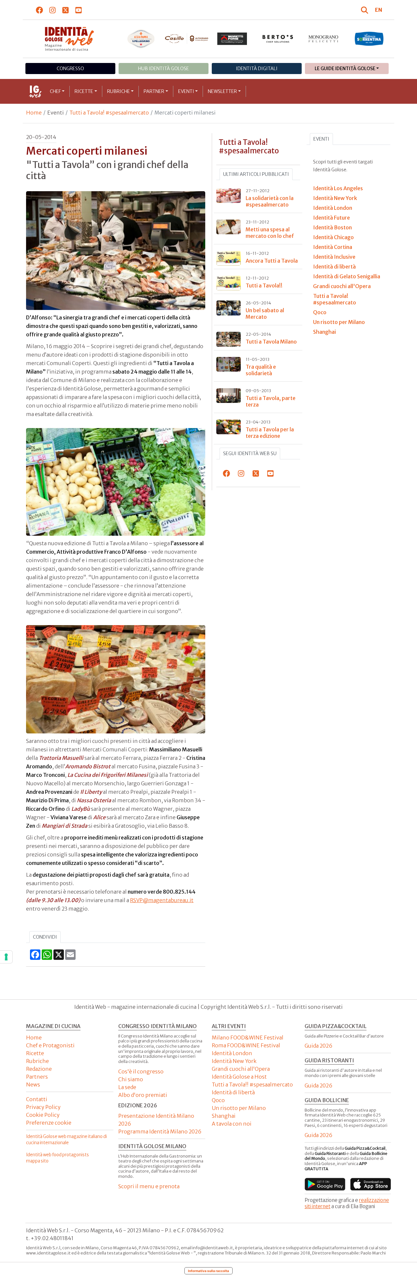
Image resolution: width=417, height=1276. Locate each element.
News (33, 1084)
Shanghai (224, 1116)
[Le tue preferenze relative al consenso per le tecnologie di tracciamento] (6, 957)
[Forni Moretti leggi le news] (232, 39)
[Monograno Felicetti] (323, 39)
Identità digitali (257, 68)
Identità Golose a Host (239, 1076)
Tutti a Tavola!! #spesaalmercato (252, 1084)
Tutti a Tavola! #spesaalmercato (109, 112)
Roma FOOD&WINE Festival (246, 1045)
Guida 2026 (318, 1045)
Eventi (186, 91)
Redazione (39, 1069)
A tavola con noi (232, 1123)
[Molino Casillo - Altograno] (186, 38)
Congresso (70, 68)
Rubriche (118, 91)
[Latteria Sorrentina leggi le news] (369, 39)
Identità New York (234, 1061)
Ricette (84, 91)
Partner (154, 91)
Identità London (232, 1053)
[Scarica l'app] (325, 1184)
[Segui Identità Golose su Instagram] (52, 10)
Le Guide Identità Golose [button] (345, 68)
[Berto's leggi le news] (278, 39)
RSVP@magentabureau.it (162, 900)
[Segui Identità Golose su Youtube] (78, 10)
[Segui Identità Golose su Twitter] (65, 10)
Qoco (218, 1100)
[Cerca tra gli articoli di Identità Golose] (365, 10)
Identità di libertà (233, 1092)
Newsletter (222, 91)
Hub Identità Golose (163, 68)
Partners (37, 1076)
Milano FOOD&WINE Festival (247, 1037)
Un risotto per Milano (239, 1108)
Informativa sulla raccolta (208, 1271)
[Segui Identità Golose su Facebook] (39, 10)
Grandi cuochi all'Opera (241, 1069)
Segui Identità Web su (250, 453)
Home (34, 112)
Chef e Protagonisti (50, 1045)
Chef (55, 91)
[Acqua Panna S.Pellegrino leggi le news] (141, 39)
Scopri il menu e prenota (149, 1186)
